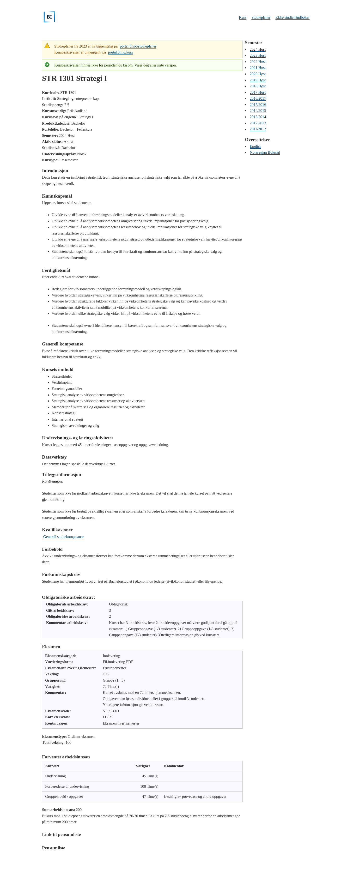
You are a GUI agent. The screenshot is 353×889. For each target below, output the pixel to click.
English (255, 146)
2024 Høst (258, 49)
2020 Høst (258, 74)
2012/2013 (258, 123)
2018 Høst (258, 86)
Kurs (242, 17)
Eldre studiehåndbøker (292, 17)
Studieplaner (260, 17)
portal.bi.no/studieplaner (138, 46)
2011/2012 (258, 129)
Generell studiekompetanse (63, 537)
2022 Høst (258, 62)
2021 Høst (258, 68)
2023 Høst (258, 55)
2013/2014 (258, 117)
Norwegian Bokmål (265, 152)
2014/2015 (258, 111)
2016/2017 (258, 98)
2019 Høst (258, 80)
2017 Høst (258, 92)
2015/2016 (258, 105)
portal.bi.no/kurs (120, 52)
